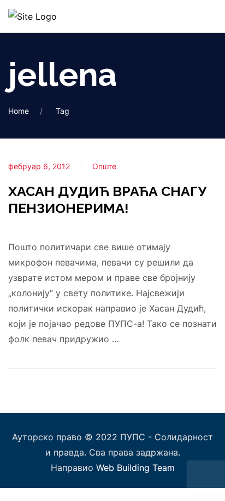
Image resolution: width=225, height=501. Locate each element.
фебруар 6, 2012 (39, 166)
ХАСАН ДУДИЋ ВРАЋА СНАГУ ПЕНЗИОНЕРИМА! (107, 199)
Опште (104, 166)
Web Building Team (135, 467)
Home (18, 111)
